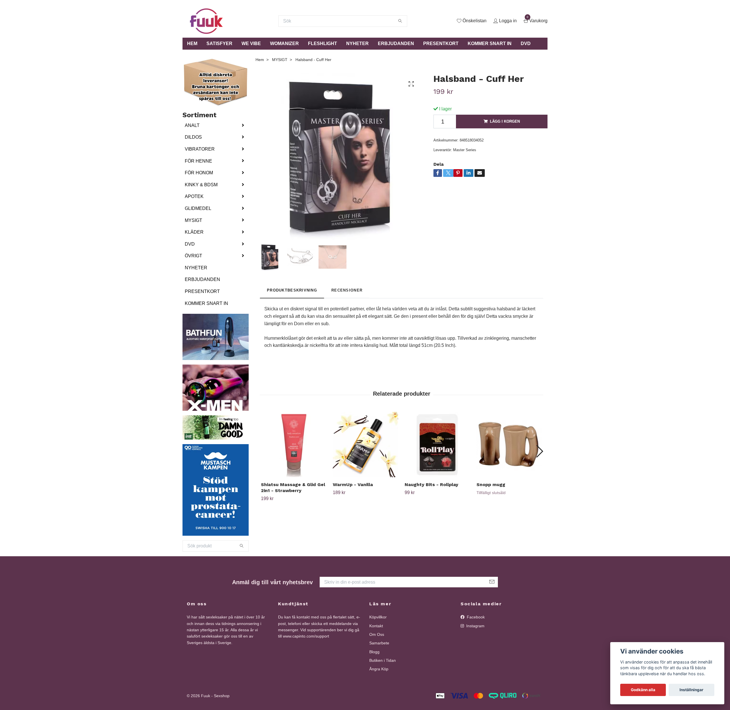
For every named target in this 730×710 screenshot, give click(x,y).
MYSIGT (193, 220)
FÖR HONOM (199, 172)
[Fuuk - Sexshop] (206, 21)
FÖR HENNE (198, 161)
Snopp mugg (490, 484)
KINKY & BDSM (201, 184)
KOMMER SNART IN (490, 43)
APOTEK (194, 196)
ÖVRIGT (193, 255)
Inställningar (691, 689)
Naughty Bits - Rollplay (431, 484)
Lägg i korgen (505, 121)
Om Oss (376, 634)
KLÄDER (194, 232)
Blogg (374, 652)
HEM (192, 43)
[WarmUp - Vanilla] (365, 444)
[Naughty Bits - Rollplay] (437, 444)
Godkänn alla (643, 689)
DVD (526, 43)
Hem (260, 59)
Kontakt (376, 626)
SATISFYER (219, 43)
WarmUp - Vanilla (353, 484)
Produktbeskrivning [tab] (292, 290)
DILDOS (193, 137)
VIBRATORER (200, 149)
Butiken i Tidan (382, 660)
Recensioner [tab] (346, 290)
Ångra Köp (378, 669)
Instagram (474, 626)
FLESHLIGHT (322, 43)
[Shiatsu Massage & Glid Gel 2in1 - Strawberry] (293, 444)
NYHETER (357, 43)
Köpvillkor (378, 617)
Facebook (475, 617)
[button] (539, 451)
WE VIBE (251, 43)
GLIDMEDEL (198, 208)
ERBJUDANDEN (396, 43)
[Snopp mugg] (509, 444)
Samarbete (379, 643)
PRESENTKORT (441, 43)
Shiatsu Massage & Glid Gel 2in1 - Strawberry (293, 487)
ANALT (192, 125)
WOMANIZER (284, 43)
